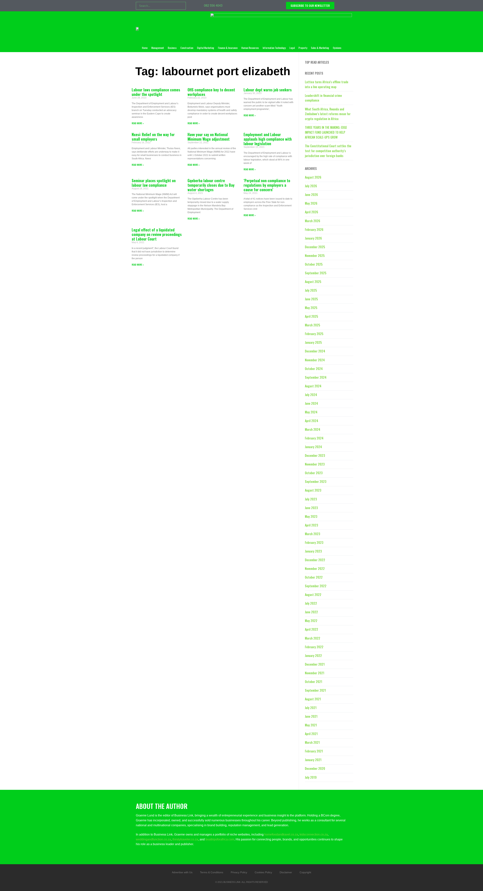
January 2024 (313, 447)
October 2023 (314, 473)
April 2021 (311, 733)
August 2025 (313, 281)
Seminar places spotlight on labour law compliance (154, 183)
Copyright (305, 872)
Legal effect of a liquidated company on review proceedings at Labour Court (157, 234)
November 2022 (315, 568)
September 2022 (315, 586)
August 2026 (313, 177)
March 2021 (312, 742)
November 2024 (315, 360)
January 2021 (313, 760)
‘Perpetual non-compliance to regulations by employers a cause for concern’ (267, 185)
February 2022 (314, 647)
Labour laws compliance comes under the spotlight (156, 92)
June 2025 (311, 299)
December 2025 (315, 247)
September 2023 (315, 481)
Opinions (337, 48)
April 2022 (311, 629)
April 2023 (311, 525)
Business (172, 48)
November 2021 (314, 673)
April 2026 (311, 212)
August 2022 (313, 594)
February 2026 (314, 229)
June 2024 (311, 403)
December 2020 (315, 768)
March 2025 (312, 325)
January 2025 (313, 342)
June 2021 (311, 716)
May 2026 (311, 203)
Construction (186, 48)
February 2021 (314, 751)
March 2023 (312, 534)
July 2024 (311, 394)
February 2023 (314, 542)
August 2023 (313, 490)
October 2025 (314, 264)
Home (145, 48)
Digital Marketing (205, 48)
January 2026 (313, 238)
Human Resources (250, 48)
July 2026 (311, 186)
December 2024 (315, 351)
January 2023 (313, 551)
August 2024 (313, 386)
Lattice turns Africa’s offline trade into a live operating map (326, 84)
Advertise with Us (182, 872)
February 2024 (314, 438)
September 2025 (315, 273)
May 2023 (311, 516)
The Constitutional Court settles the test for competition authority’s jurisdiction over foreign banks (328, 151)
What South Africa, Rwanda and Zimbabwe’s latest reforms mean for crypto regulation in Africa (328, 114)
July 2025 (311, 290)
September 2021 (315, 690)
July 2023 (311, 499)
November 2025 (315, 255)
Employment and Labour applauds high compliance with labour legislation (268, 139)
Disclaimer (286, 872)
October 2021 (313, 681)
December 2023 (315, 455)
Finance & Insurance (228, 48)
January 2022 (313, 655)
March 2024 (312, 429)
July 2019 (311, 777)
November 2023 (315, 464)
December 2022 (315, 560)
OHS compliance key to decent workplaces (211, 92)
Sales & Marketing (320, 48)
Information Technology (274, 48)
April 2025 (311, 316)
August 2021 (313, 699)
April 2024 (311, 421)
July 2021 (311, 707)
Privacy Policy (239, 872)
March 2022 (312, 638)
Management (157, 48)
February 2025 (314, 333)
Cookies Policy (263, 872)
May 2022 (311, 620)
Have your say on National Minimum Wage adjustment (209, 137)
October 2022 (314, 577)
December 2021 (315, 664)
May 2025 (311, 307)
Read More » (138, 123)
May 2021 (311, 725)
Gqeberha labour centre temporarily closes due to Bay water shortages (211, 185)
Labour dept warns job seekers (268, 89)
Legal (292, 48)
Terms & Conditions (211, 872)
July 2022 (311, 603)
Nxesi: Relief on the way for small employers (153, 137)
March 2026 (312, 221)
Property (302, 48)
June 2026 (311, 194)
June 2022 (311, 612)
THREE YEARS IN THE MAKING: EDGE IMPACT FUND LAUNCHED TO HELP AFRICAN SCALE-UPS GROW (326, 132)
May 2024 (311, 412)
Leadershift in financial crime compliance (323, 98)
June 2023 (311, 508)
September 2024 (315, 377)
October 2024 (314, 368)
